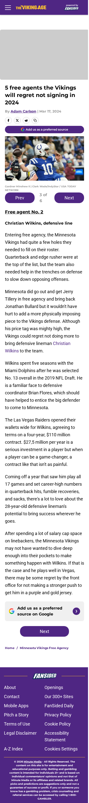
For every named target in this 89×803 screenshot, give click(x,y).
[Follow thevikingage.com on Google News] (76, 611)
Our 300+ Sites (58, 696)
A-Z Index (13, 748)
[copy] (35, 120)
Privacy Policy (57, 714)
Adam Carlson (23, 111)
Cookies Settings (61, 748)
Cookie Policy (57, 724)
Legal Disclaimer (20, 733)
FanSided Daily (59, 705)
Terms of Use (17, 724)
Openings (53, 687)
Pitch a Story (16, 714)
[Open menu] (8, 7)
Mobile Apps (16, 705)
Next (69, 197)
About (10, 687)
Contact (12, 696)
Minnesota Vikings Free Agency (44, 648)
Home (10, 648)
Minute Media (33, 761)
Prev (19, 197)
